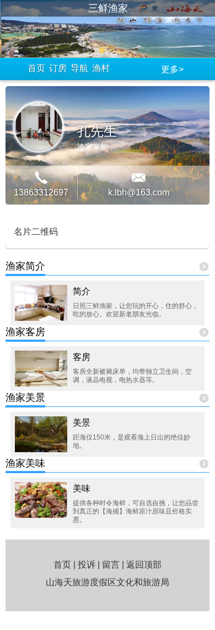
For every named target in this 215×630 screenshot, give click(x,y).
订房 (58, 68)
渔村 (101, 68)
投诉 (86, 564)
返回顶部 (144, 564)
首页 (36, 68)
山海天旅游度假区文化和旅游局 (107, 582)
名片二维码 (36, 231)
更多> (172, 69)
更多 (204, 267)
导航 (79, 68)
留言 (111, 564)
